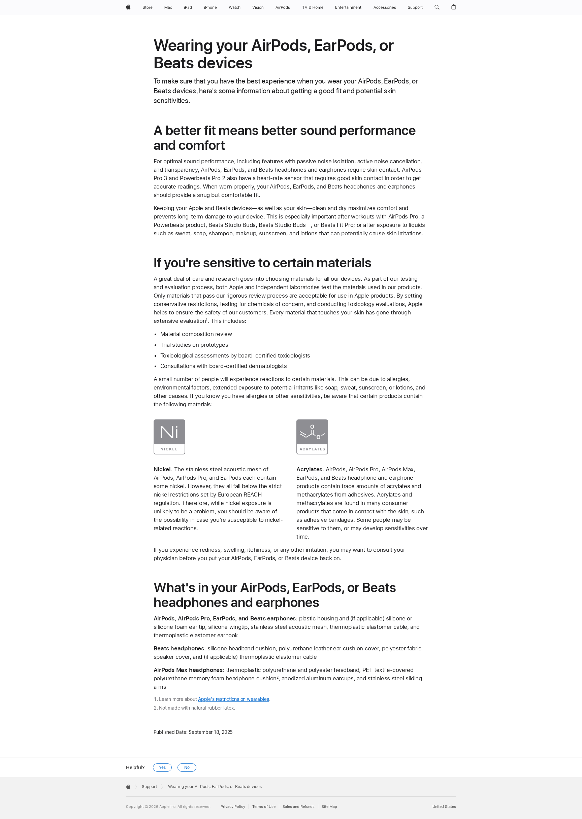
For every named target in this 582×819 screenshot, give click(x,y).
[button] (437, 7)
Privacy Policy (233, 807)
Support (149, 786)
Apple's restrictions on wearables (233, 699)
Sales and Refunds (299, 807)
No (187, 767)
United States (444, 807)
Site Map (329, 807)
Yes (162, 767)
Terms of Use (264, 807)
